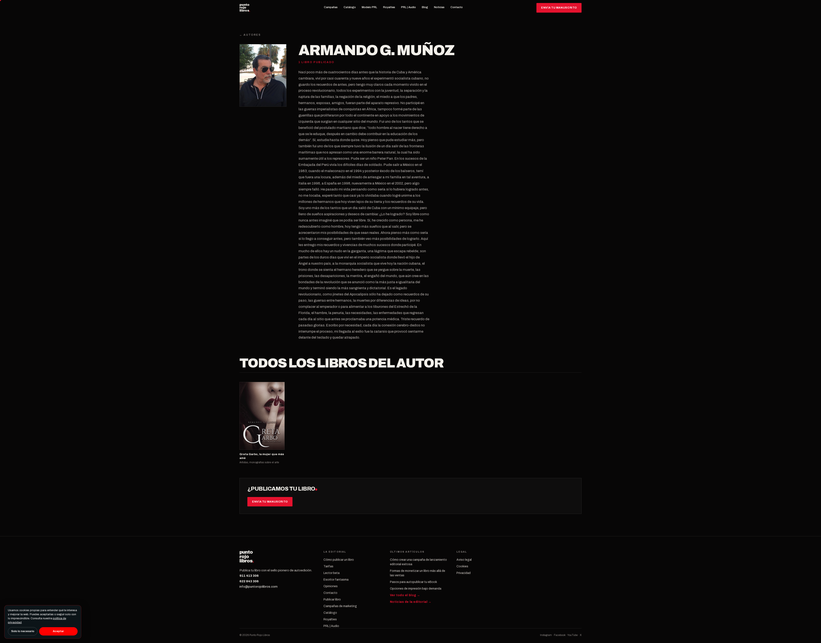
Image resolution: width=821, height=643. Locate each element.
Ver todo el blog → (405, 595)
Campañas (331, 7)
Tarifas (328, 566)
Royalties (389, 7)
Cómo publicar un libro (338, 559)
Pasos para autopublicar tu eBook (413, 582)
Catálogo (350, 7)
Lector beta (331, 573)
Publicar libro (332, 599)
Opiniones (330, 586)
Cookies (462, 566)
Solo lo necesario (22, 631)
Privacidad (463, 573)
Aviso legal (464, 559)
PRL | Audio (408, 7)
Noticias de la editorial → (410, 601)
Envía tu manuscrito (559, 7)
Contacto (456, 7)
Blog (425, 7)
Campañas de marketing (340, 606)
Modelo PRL (369, 7)
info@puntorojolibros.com (258, 586)
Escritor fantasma (335, 579)
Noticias (439, 7)
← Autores (250, 34)
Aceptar (58, 631)
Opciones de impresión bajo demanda (415, 588)
